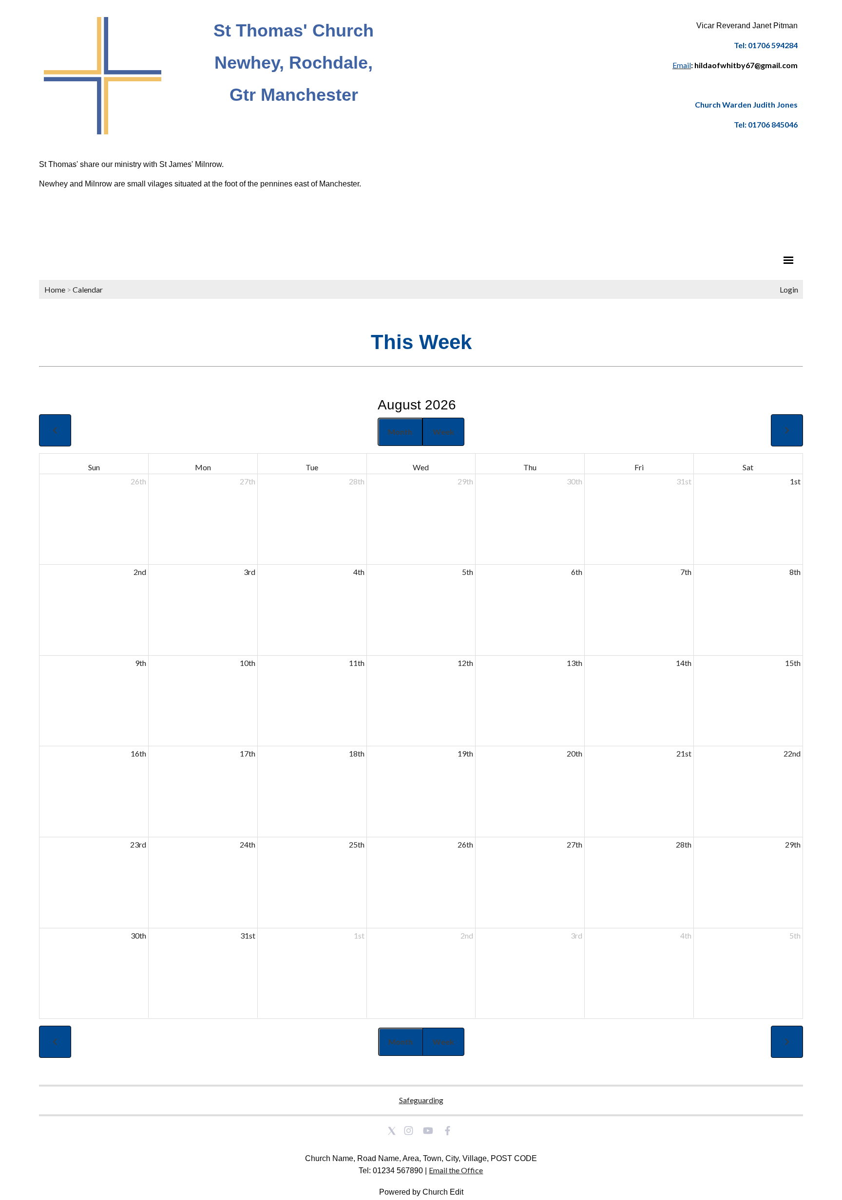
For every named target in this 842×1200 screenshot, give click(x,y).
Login (789, 289)
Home (54, 289)
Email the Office (456, 1170)
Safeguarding (421, 1100)
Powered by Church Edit (421, 1192)
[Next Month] (787, 430)
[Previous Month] (55, 430)
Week (443, 431)
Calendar (88, 289)
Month (400, 431)
